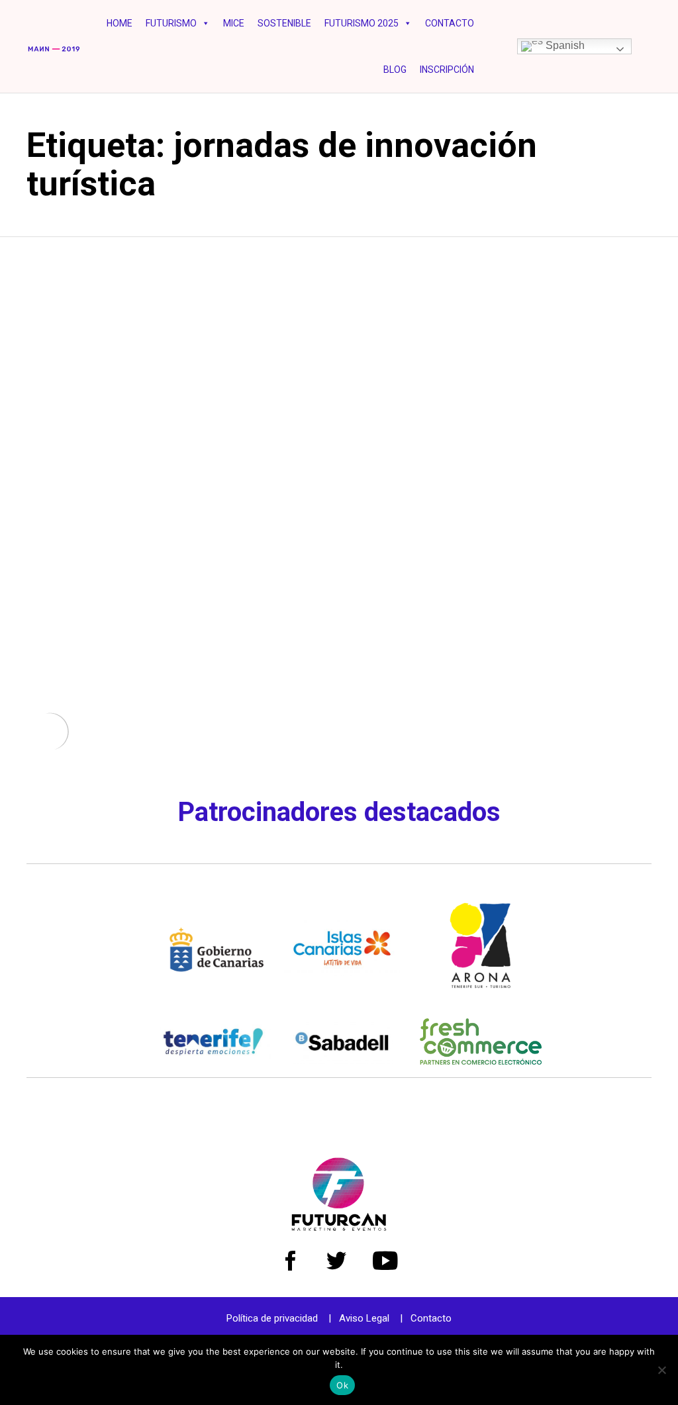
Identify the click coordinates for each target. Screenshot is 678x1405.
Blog (395, 69)
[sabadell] (342, 1060)
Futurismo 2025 (361, 23)
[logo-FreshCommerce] (481, 1061)
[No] (661, 1370)
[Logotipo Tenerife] (213, 1059)
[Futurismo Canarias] (53, 46)
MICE (233, 23)
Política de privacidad (272, 1318)
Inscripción (447, 69)
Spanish (564, 45)
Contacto (449, 23)
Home (119, 23)
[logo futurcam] (339, 1227)
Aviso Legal (364, 1318)
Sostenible (284, 23)
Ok (342, 1385)
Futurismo (171, 23)
